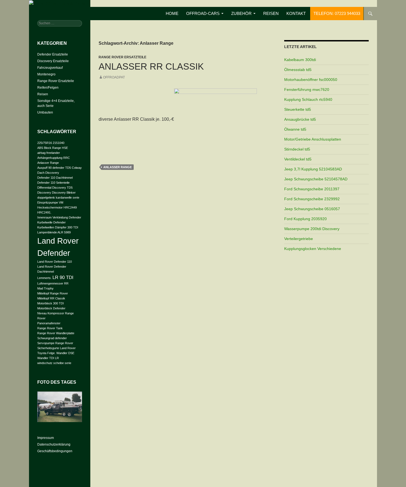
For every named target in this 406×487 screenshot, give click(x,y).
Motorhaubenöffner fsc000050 (310, 79)
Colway (77, 167)
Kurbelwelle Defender (51, 222)
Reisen (271, 13)
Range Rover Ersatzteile (122, 57)
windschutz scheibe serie (54, 363)
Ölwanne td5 (295, 129)
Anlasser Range (117, 167)
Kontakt (296, 13)
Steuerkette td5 (297, 109)
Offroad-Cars (203, 13)
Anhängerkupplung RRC (53, 157)
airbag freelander (48, 152)
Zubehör (241, 13)
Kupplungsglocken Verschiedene (312, 248)
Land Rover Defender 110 (54, 261)
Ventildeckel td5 (298, 159)
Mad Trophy (45, 288)
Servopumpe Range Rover (55, 343)
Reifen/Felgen (48, 87)
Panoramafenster (48, 323)
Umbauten (45, 112)
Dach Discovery (48, 172)
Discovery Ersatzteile (53, 61)
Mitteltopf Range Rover (52, 293)
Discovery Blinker (64, 192)
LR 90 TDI (62, 277)
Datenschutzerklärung (53, 444)
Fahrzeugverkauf (50, 68)
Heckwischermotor (50, 207)
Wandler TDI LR (48, 358)
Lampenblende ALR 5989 (54, 232)
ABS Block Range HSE (52, 147)
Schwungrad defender (52, 338)
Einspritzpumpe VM (50, 202)
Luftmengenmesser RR (52, 283)
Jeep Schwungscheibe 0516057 (312, 209)
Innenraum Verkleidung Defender (59, 217)
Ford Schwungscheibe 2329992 (312, 199)
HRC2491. (44, 212)
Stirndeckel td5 (297, 149)
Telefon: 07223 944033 (336, 13)
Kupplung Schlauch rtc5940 (308, 99)
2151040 (58, 142)
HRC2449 (70, 207)
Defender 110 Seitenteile (53, 182)
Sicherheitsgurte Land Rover (56, 348)
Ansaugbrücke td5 (300, 119)
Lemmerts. (44, 278)
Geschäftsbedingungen (54, 451)
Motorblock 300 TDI (50, 303)
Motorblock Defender (51, 308)
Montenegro (46, 74)
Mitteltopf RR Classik (51, 298)
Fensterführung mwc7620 (306, 89)
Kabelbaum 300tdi (300, 59)
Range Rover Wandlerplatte (55, 333)
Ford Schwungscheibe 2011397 (311, 189)
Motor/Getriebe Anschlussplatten (312, 139)
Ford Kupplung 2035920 (305, 219)
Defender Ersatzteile (52, 54)
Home (172, 13)
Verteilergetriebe (298, 238)
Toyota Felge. (46, 353)
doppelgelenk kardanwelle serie (58, 197)
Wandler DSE (65, 353)
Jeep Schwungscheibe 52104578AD (315, 179)
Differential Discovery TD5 (55, 187)
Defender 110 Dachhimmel (55, 177)
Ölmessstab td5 (298, 69)
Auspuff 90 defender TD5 (54, 167)
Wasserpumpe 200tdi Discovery (311, 229)
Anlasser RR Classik (151, 66)
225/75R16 (44, 142)
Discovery (44, 192)
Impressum (45, 438)
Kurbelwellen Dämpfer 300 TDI (57, 227)
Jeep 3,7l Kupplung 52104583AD (313, 169)
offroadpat (114, 77)
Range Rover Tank (50, 328)
